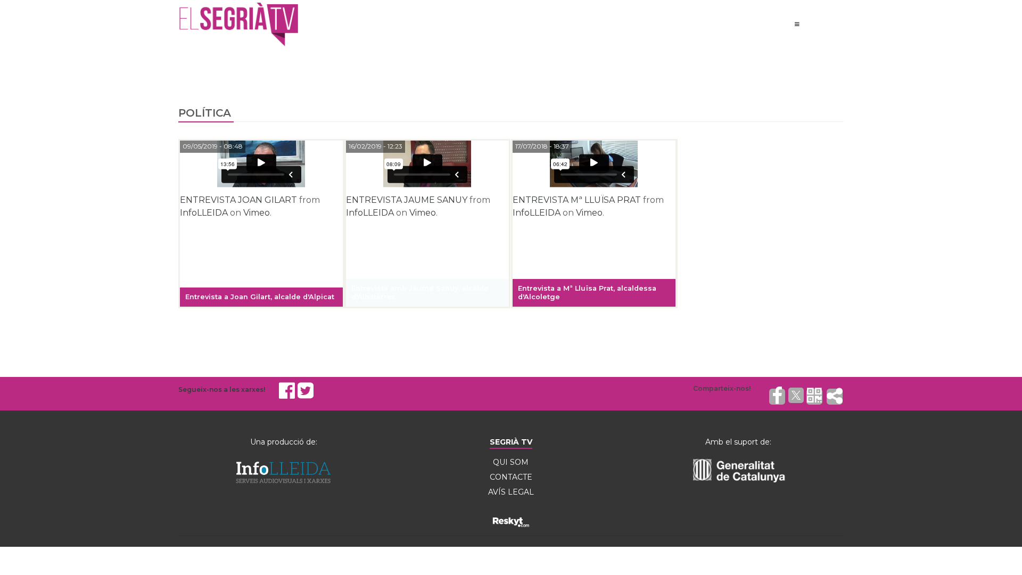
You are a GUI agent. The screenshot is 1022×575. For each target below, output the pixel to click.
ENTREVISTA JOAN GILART (238, 200)
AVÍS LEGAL (511, 492)
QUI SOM (511, 462)
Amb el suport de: (738, 442)
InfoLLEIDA (204, 213)
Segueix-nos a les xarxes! (221, 389)
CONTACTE (511, 477)
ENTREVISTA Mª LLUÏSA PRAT (577, 200)
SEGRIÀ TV (511, 442)
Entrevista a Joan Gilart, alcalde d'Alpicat (259, 297)
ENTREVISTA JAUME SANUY (406, 200)
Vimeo (256, 213)
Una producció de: (283, 442)
